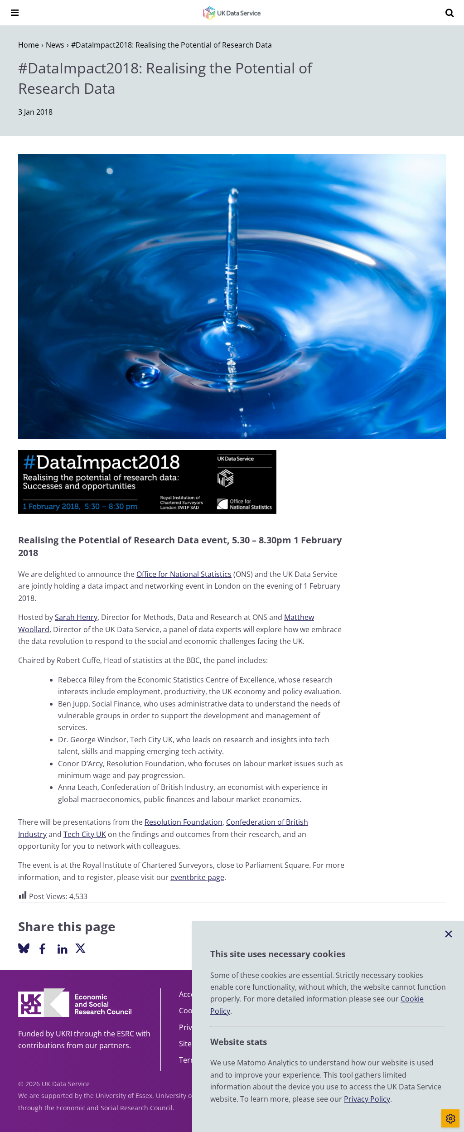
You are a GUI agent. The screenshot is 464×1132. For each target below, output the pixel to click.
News (55, 45)
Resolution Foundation (183, 822)
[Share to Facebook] (42, 948)
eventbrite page (197, 877)
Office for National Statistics (184, 574)
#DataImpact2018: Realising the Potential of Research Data (171, 45)
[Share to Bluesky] (23, 949)
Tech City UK (84, 834)
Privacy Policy (367, 1099)
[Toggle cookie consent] (450, 1118)
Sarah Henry (76, 617)
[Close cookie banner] (448, 934)
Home (28, 45)
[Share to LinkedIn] (62, 948)
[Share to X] (80, 949)
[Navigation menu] (14, 12)
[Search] (449, 12)
